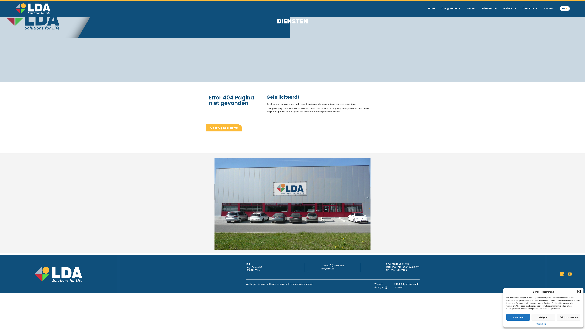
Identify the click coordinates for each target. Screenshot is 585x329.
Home (431, 8)
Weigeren (543, 317)
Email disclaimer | (279, 284)
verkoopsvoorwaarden (301, 284)
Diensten (487, 8)
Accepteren (518, 317)
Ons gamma (449, 8)
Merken (471, 8)
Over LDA (528, 8)
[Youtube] (570, 274)
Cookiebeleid (542, 323)
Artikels (507, 8)
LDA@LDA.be (327, 268)
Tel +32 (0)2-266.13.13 (332, 265)
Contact (549, 8)
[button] (578, 291)
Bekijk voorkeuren (569, 317)
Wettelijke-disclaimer (257, 284)
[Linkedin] (562, 274)
